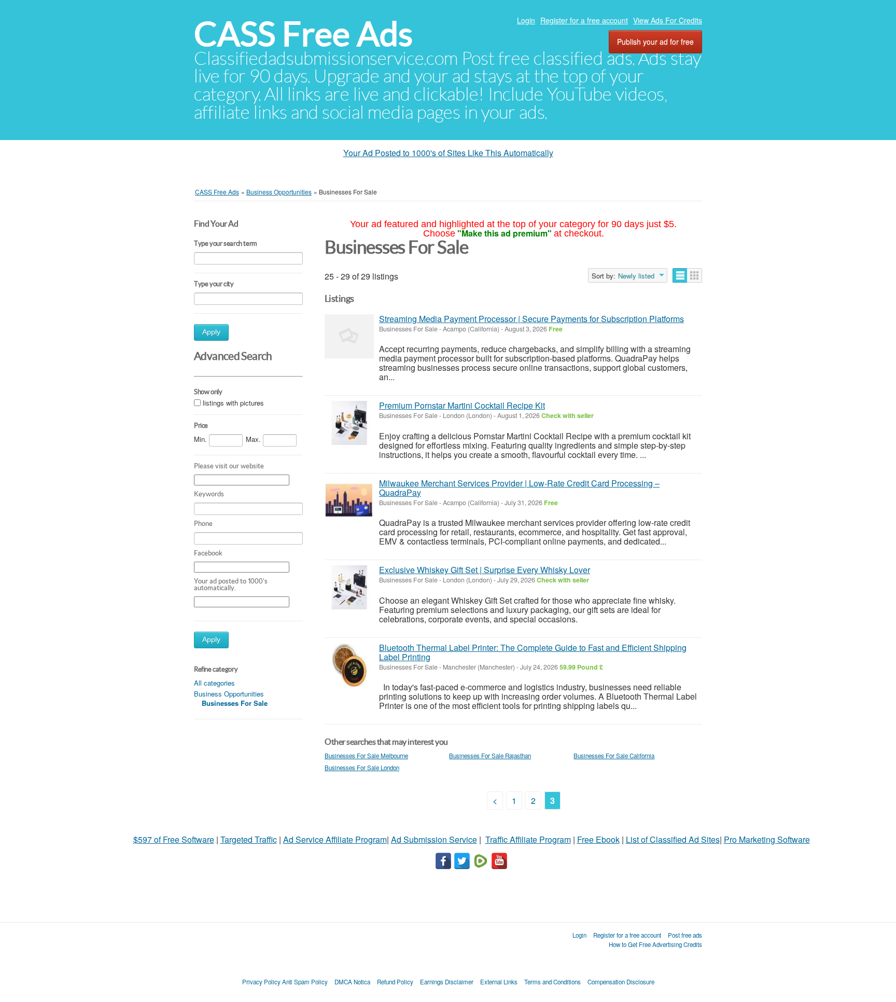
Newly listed (636, 276)
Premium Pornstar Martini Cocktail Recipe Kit (462, 405)
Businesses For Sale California (613, 756)
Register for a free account (584, 20)
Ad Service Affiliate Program (335, 839)
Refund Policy (395, 982)
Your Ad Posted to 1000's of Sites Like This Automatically (448, 153)
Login (526, 20)
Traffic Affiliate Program (528, 839)
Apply (211, 332)
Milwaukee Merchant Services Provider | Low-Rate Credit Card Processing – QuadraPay (519, 487)
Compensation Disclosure (620, 982)
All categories (214, 683)
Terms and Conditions (552, 982)
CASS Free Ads (303, 34)
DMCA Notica (352, 982)
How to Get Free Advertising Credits (655, 944)
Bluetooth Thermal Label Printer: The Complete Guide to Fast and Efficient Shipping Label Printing (533, 652)
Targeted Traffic (248, 839)
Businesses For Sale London (362, 767)
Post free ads (685, 935)
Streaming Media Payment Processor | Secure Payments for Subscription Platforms (531, 319)
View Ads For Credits (667, 20)
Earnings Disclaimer (446, 982)
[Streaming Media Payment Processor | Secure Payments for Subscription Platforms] (349, 336)
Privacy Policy (261, 982)
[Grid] (694, 275)
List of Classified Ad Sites (673, 839)
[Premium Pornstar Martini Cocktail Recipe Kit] (349, 423)
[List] (680, 275)
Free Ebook (598, 839)
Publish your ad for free (655, 41)
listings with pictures (233, 403)
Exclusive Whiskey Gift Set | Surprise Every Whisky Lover (484, 570)
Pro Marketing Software (767, 839)
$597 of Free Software (173, 839)
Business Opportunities (229, 694)
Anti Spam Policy (305, 982)
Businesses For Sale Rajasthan (490, 756)
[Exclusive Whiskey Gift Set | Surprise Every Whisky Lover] (349, 587)
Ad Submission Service (434, 839)
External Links (498, 982)
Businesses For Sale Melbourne (366, 756)
